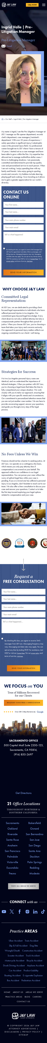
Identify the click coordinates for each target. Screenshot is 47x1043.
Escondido (12, 867)
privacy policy (10, 261)
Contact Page (34, 259)
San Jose (35, 839)
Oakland (12, 828)
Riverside (12, 834)
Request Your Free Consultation (23, 703)
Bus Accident (13, 980)
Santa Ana (34, 851)
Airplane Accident (35, 965)
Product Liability (31, 970)
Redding (34, 867)
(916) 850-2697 (23, 754)
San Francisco (12, 851)
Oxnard (34, 828)
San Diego (35, 845)
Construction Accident (32, 950)
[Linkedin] (35, 912)
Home (2, 119)
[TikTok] (43, 912)
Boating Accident (12, 975)
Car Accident (15, 970)
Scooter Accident (16, 955)
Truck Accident (33, 955)
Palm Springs (34, 862)
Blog (27, 997)
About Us (18, 992)
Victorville (12, 862)
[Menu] (43, 4)
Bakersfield (34, 823)
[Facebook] (19, 912)
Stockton (34, 856)
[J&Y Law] (9, 4)
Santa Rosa (12, 839)
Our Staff (8, 119)
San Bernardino (34, 834)
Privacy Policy (31, 1032)
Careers (37, 997)
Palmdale (12, 856)
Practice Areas (13, 997)
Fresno (12, 873)
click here (29, 261)
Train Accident (31, 940)
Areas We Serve (34, 992)
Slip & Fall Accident (18, 945)
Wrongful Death (12, 950)
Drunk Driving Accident (14, 965)
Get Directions (23, 793)
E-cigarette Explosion (33, 975)
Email (9, 46)
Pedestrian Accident (30, 980)
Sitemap (23, 1035)
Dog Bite (34, 945)
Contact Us (23, 1001)
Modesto (34, 873)
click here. (20, 656)
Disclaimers (12, 1032)
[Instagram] (27, 912)
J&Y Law (35, 1025)
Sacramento (12, 823)
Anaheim (12, 845)
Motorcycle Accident (14, 960)
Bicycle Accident (34, 960)
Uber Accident (15, 940)
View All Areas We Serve (23, 886)
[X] (12, 912)
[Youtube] (4, 912)
